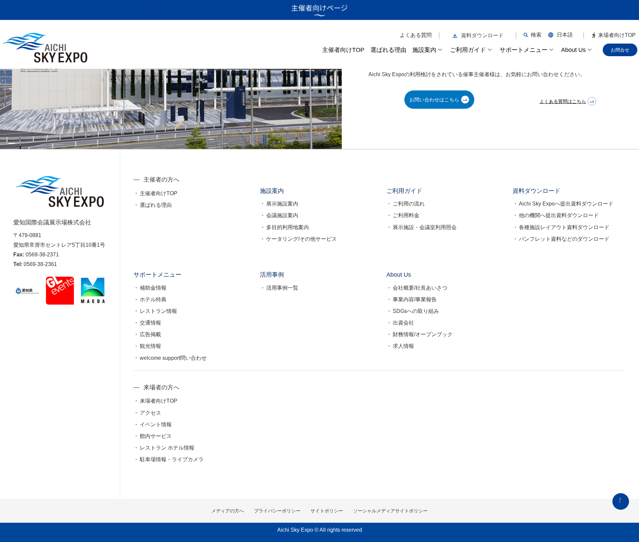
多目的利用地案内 (287, 227)
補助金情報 (153, 288)
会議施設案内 (282, 215)
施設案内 (424, 50)
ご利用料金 (406, 215)
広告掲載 (150, 334)
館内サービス (156, 436)
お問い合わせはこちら (434, 99)
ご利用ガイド (468, 50)
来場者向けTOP (617, 35)
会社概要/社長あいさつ (420, 288)
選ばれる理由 (388, 50)
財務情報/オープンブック (423, 334)
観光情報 (150, 346)
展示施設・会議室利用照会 (425, 227)
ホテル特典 (153, 299)
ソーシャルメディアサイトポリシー (390, 510)
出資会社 (403, 323)
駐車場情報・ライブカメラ (172, 459)
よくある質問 (416, 35)
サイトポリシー (327, 510)
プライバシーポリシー (277, 510)
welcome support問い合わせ (173, 358)
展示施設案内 (282, 203)
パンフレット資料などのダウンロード (564, 239)
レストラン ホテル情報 (167, 448)
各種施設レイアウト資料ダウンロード (564, 227)
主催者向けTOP (343, 50)
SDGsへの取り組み (416, 311)
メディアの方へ (227, 510)
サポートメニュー (523, 50)
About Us (573, 50)
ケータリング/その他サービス (301, 239)
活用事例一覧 (282, 288)
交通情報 (150, 323)
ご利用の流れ (409, 203)
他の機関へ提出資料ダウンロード (559, 215)
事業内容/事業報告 (415, 299)
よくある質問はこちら (562, 101)
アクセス (150, 413)
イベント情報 (156, 424)
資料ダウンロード (482, 35)
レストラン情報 (158, 311)
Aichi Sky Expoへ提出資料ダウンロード (566, 203)
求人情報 (403, 346)
